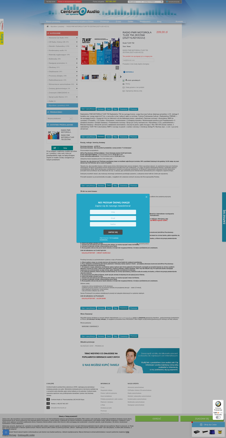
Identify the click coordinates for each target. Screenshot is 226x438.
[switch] (218, 417)
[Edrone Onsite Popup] (113, 219)
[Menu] (222, 401)
